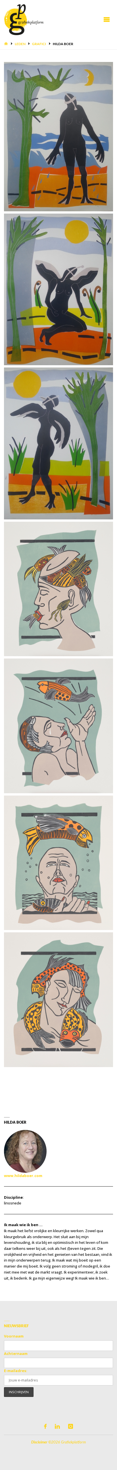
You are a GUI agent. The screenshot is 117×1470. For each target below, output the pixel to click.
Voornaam (14, 1336)
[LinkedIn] (57, 1426)
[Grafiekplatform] (23, 19)
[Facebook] (45, 1426)
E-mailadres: (15, 1370)
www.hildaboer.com (23, 1175)
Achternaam (16, 1353)
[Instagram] (70, 1426)
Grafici (39, 44)
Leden (20, 44)
